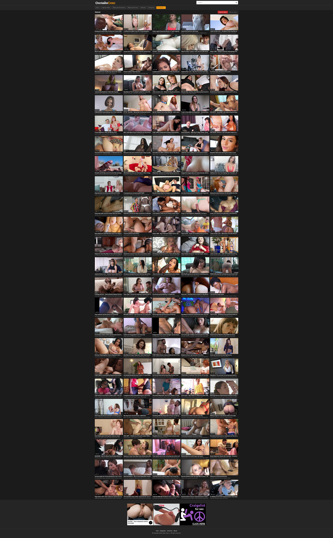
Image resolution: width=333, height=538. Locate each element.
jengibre (119, 417)
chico (222, 93)
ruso (144, 114)
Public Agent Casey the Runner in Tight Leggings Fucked (167, 31)
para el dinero (214, 134)
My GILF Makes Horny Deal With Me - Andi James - (167, 112)
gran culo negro (132, 397)
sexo (229, 478)
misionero (167, 478)
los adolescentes (106, 275)
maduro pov (188, 33)
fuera (96, 174)
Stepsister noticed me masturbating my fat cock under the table (167, 173)
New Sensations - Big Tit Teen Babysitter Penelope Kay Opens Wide (138, 476)
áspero (160, 134)
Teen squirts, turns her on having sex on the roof (166, 456)
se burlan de (233, 174)
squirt (194, 194)
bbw (119, 93)
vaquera (113, 114)
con (211, 114)
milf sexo (100, 53)
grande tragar (134, 114)
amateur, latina (160, 478)
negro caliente (198, 356)
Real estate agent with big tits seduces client (107, 436)
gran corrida (223, 437)
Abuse (175, 531)
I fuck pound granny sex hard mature (191, 436)
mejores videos (106, 7)
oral (188, 215)
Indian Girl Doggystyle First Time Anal (134, 334)
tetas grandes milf (204, 134)
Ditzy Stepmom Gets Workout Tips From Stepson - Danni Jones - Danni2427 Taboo (109, 233)
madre (119, 397)
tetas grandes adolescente (175, 296)
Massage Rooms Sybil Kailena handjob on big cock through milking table (224, 395)
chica (219, 93)
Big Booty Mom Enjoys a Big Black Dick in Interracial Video (195, 496)
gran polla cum (200, 154)
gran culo (115, 93)
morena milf (132, 134)
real (128, 154)
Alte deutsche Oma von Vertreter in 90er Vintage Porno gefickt (138, 173)
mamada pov (167, 498)
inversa (222, 194)
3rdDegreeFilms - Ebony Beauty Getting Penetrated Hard (109, 294)
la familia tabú (141, 356)
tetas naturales (109, 33)
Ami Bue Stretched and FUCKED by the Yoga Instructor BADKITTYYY (195, 193)
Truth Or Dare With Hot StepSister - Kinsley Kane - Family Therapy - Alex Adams (195, 112)
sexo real (159, 33)
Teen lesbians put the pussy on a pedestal (106, 314)
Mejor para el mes (133, 7)
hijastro (212, 417)
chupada (213, 437)
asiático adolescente (202, 417)
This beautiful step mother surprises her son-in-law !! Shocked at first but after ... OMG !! (138, 496)
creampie (187, 53)
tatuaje (158, 275)
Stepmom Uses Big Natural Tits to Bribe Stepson (108, 254)
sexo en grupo (223, 478)
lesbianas (97, 316)
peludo (167, 114)
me (153, 174)
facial (154, 93)
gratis (182, 255)
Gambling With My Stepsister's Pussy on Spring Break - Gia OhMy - (167, 415)
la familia (155, 114)
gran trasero (227, 194)
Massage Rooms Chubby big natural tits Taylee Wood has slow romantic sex (109, 71)
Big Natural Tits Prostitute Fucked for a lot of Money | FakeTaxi (138, 92)
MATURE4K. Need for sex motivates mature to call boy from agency (224, 132)
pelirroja (189, 377)
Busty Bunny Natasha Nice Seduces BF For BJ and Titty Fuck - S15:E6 (224, 92)
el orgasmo (130, 53)
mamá (135, 235)
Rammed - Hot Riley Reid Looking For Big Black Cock (195, 294)
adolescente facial (107, 93)
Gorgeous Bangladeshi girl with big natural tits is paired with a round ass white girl (138, 274)
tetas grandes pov (118, 235)
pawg (204, 215)
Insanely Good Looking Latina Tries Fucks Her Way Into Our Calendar (167, 476)
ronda (146, 275)
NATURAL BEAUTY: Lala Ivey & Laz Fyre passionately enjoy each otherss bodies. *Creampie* (138, 314)
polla (190, 93)
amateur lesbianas (187, 194)
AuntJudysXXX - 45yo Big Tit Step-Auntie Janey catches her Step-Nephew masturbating (195, 132)
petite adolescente (159, 194)
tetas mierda (169, 377)
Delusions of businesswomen (218, 476)
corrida (154, 33)
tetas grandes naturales (229, 33)
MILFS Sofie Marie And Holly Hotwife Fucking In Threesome (109, 51)
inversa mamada (121, 53)
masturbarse (184, 457)
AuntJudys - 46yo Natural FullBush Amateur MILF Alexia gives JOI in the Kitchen (195, 395)
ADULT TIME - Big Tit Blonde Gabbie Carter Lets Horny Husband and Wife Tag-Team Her (167, 233)
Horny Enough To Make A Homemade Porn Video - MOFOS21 (195, 334)
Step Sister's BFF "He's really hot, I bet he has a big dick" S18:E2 (109, 496)
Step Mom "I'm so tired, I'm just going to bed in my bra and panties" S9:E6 (224, 375)
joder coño (193, 275)
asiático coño (225, 53)
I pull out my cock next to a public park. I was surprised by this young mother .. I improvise (109, 395)
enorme (130, 93)
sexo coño (232, 53)
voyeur (128, 33)
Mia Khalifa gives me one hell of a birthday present (195, 274)
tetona (158, 93)
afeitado (157, 73)
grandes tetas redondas (133, 275)
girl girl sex (205, 356)
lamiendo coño (222, 275)
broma (139, 377)
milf (125, 33)
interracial (190, 356)
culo (157, 154)
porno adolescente (219, 154)
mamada (135, 93)
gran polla (102, 73)
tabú (165, 194)
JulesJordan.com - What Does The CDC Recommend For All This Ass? (224, 233)
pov (189, 255)
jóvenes (223, 114)
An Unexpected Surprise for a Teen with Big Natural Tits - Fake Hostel (167, 254)
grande (97, 73)
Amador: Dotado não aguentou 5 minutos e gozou (167, 51)
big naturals (161, 114)
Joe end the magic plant (217, 294)
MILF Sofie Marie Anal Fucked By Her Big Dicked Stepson (138, 132)
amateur (157, 53)
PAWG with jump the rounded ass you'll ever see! (224, 274)
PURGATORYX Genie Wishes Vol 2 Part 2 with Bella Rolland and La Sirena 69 (109, 112)
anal (211, 33)
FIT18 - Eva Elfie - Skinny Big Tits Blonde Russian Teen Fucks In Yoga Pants (138, 112)
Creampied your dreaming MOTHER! (134, 193)
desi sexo (134, 336)
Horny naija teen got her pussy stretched (164, 314)
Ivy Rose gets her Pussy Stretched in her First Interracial (109, 476)
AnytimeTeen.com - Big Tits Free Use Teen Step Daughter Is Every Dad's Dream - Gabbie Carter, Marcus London (195, 71)
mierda (126, 397)
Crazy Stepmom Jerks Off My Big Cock (106, 132)
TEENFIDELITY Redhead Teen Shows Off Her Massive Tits (195, 375)
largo (96, 417)
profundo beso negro (224, 255)
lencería (215, 235)
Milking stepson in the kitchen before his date (223, 415)
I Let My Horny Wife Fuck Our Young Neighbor (136, 31)
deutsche (126, 174)
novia (193, 235)
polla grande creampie (207, 53)
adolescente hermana (160, 417)
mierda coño (112, 194)
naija (154, 316)
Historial (143, 7)
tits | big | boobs (229, 316)
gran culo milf (164, 73)
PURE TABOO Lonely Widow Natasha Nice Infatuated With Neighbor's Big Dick (109, 375)
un (95, 33)
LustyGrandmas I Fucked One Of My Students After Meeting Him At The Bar (167, 71)
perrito (217, 194)
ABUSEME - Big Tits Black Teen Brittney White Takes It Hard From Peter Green (109, 456)
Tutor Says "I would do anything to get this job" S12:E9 (138, 294)
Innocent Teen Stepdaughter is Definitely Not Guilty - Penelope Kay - (109, 152)
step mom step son (140, 194)
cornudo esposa (143, 33)
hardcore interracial (194, 296)
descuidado (120, 296)
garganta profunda (166, 275)
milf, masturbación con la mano (175, 174)
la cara (170, 235)
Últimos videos (233, 12)
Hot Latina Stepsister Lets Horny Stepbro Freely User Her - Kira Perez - (167, 395)
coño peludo (187, 397)
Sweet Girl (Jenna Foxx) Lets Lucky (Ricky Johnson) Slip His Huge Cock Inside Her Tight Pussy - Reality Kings (138, 254)
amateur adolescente (223, 174)
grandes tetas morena (237, 134)
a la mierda (127, 235)
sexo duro (110, 215)
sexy (161, 255)
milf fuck (195, 134)
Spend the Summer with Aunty (189, 31)
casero (165, 316)
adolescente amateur (162, 296)
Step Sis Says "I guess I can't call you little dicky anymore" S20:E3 (195, 51)
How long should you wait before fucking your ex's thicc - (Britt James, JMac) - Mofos (109, 415)
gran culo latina (138, 154)
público (206, 154)
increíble (217, 316)
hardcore (212, 53)
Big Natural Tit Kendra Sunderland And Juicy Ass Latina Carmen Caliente (195, 314)
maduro (131, 174)
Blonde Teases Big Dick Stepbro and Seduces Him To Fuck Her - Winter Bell (167, 193)
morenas (232, 255)
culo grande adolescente (169, 255)
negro (138, 397)
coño (125, 53)
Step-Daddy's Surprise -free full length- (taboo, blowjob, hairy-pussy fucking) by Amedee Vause (195, 254)
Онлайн (99, 3)
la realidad (171, 73)
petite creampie (116, 498)
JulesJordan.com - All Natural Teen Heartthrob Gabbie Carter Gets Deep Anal (224, 31)
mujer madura (222, 134)
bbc (147, 73)
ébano (194, 93)
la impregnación (170, 134)
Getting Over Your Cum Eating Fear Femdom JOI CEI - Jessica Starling (224, 173)
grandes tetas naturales (118, 154)
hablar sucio (203, 33)
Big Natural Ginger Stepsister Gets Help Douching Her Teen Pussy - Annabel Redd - (138, 355)
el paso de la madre (189, 154)
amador (150, 215)
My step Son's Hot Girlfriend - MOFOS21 (135, 415)
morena (191, 73)
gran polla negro (101, 478)
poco (182, 53)
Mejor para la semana (119, 7)
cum (154, 53)
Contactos (169, 531)
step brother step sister (169, 397)
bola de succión (144, 296)
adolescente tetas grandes (200, 437)
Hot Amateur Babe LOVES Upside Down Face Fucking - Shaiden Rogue (109, 334)
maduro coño (104, 377)
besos (148, 316)
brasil (162, 53)
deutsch (141, 174)
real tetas (162, 336)
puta (198, 275)
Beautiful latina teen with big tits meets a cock (223, 152)
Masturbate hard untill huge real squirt (192, 456)
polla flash (115, 174)
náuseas (134, 417)
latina (154, 154)
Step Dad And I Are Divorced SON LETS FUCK (107, 193)
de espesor (214, 93)
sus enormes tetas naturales (197, 457)
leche (228, 215)
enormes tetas (101, 33)
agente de (97, 437)
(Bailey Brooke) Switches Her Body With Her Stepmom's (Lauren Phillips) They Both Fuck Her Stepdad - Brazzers (224, 193)
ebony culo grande (163, 215)
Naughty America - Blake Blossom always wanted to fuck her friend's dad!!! (167, 436)
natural (215, 33)
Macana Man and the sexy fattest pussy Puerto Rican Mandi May (195, 92)
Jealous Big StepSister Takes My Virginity (106, 92)
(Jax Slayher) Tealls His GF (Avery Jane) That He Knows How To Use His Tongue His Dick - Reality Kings (167, 213)
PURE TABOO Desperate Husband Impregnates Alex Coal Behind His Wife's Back (167, 132)
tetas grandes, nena (132, 255)
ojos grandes (160, 437)
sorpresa (104, 215)
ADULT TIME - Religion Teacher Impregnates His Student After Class (224, 51)
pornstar (126, 134)
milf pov (217, 417)
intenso (144, 53)
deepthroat (157, 235)
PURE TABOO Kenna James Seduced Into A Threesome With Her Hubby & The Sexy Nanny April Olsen (167, 355)
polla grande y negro (188, 498)
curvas (99, 134)
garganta (220, 33)
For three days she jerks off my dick (220, 71)
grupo (231, 296)
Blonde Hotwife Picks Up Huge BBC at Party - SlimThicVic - (195, 476)
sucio (163, 134)
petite (154, 397)
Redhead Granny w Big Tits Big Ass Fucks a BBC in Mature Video (109, 31)
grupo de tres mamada (110, 53)
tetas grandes (118, 33)
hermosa (126, 498)
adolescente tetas (217, 215)
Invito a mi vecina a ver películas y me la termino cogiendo (224, 213)
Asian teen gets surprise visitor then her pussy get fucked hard (109, 213)
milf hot (188, 336)
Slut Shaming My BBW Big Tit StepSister (164, 294)
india (125, 336)
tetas (172, 33)
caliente (183, 235)
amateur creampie (171, 457)
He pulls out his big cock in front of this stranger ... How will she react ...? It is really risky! (109, 173)
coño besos (111, 377)
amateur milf (199, 397)
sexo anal (162, 457)
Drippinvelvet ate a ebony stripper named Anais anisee (167, 334)
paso (170, 114)
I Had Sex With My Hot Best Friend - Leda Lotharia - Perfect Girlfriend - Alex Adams (167, 496)
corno (165, 53)
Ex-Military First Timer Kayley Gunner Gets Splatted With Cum (224, 496)
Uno (96, 114)
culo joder (187, 275)
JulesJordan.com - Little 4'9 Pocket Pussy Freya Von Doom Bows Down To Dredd (224, 254)
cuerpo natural (199, 235)
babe (125, 255)
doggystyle (203, 296)
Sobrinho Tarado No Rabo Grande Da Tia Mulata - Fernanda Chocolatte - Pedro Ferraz (138, 213)
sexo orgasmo (112, 73)
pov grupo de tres (202, 316)
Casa (97, 7)
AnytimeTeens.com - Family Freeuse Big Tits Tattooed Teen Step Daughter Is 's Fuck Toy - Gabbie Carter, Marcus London (109, 274)
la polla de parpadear (160, 174)
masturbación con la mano (217, 397)
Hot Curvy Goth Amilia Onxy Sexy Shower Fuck (165, 375)
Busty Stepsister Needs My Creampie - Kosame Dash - (224, 456)
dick (211, 73)
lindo (190, 114)
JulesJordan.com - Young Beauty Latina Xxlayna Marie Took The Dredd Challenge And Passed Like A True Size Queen (167, 274)
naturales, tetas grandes (104, 417)
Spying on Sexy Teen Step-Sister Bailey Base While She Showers (138, 456)
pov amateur (103, 235)
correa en (199, 194)
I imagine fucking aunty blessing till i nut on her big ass (138, 395)
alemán (136, 174)
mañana (223, 73)
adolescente (184, 73)
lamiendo (215, 275)
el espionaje (159, 397)
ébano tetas (103, 296)
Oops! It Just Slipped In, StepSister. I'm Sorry (193, 213)
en (101, 316)
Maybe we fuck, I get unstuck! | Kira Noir (192, 355)
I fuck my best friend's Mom (131, 233)
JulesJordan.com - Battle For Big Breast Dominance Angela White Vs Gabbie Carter (167, 92)
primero (129, 336)
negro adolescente (107, 457)
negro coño (185, 93)
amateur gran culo (195, 53)
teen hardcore (106, 316)
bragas (112, 316)
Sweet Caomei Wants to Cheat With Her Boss (222, 334)
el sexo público (166, 33)
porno (125, 154)
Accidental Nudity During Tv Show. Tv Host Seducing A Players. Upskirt (138, 375)
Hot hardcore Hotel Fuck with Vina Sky (192, 415)
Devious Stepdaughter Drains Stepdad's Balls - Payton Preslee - (109, 355)
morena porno (131, 215)
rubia (96, 53)
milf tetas (132, 194)
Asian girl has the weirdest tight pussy (221, 355)
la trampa (188, 235)
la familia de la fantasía (143, 417)
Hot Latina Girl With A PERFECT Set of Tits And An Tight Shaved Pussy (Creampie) (167, 152)
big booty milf (206, 498)
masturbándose (185, 134)
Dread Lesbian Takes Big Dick (132, 71)
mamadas (221, 235)
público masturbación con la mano (107, 397)
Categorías (151, 7)
